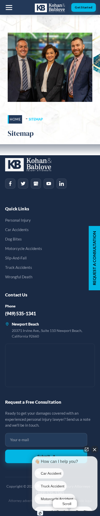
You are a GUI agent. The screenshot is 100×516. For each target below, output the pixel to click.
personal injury (18, 220)
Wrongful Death (18, 277)
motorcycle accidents (23, 248)
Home (15, 119)
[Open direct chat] (86, 449)
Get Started (83, 7)
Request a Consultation (94, 258)
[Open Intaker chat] (40, 513)
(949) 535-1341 (20, 313)
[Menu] (9, 7)
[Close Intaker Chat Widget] (94, 449)
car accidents (17, 229)
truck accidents (18, 267)
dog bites (13, 239)
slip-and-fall (16, 258)
